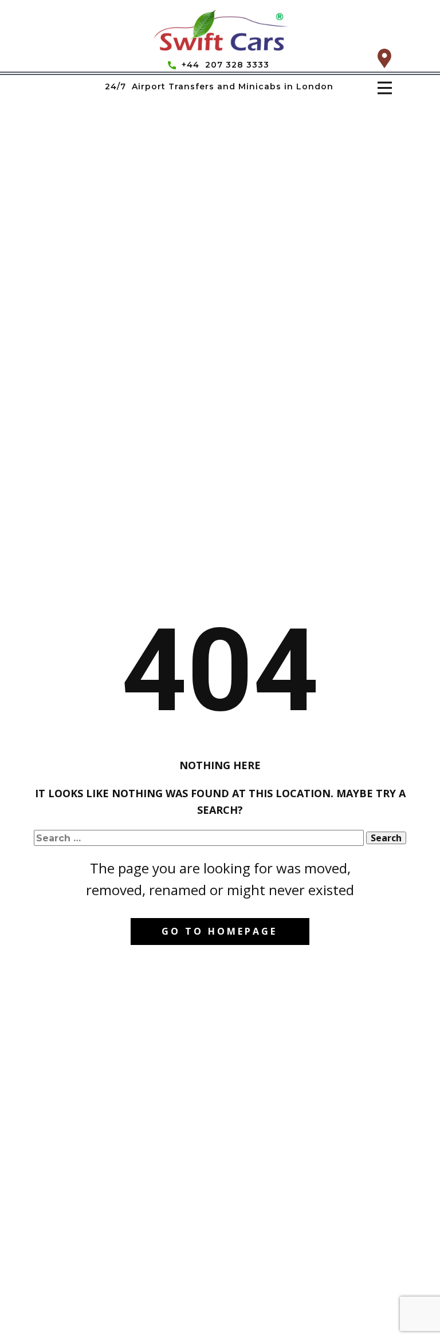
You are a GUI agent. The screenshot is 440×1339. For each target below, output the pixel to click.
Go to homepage (219, 931)
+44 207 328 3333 (224, 65)
